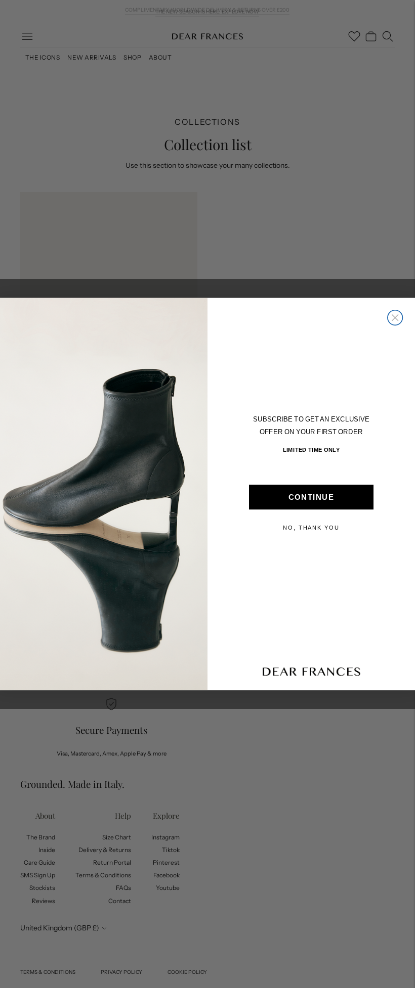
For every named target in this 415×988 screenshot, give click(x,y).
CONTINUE (311, 497)
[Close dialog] (395, 317)
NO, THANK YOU (311, 528)
